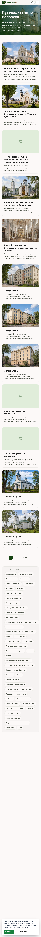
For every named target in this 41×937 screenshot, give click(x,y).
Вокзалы (20, 588)
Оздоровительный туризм (15, 670)
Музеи (8, 655)
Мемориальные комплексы (16, 646)
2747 (25, 558)
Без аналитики (22, 932)
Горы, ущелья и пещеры (15, 612)
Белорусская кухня (13, 584)
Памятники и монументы (15, 684)
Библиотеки (29, 584)
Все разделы (11, 574)
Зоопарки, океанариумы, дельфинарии (20, 631)
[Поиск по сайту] (32, 2)
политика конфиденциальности (20, 927)
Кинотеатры (20, 636)
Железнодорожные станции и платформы (22, 622)
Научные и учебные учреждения (18, 660)
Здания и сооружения (14, 627)
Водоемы (9, 588)
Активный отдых (26, 574)
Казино (8, 636)
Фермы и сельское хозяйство (17, 723)
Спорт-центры (28, 703)
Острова (9, 675)
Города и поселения (13, 598)
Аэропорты (24, 579)
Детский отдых (12, 617)
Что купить (10, 727)
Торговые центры (12, 713)
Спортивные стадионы (14, 708)
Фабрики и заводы (13, 718)
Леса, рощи (27, 641)
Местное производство (15, 651)
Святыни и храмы (12, 703)
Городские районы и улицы (16, 608)
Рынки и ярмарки (23, 699)
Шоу (20, 727)
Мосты (30, 651)
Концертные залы (12, 641)
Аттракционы (11, 579)
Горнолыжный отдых (14, 593)
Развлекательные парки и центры (18, 689)
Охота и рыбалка (12, 679)
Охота (19, 675)
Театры (30, 708)
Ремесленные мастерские (16, 694)
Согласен (8, 932)
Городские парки (12, 603)
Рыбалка (9, 699)
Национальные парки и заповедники (19, 665)
